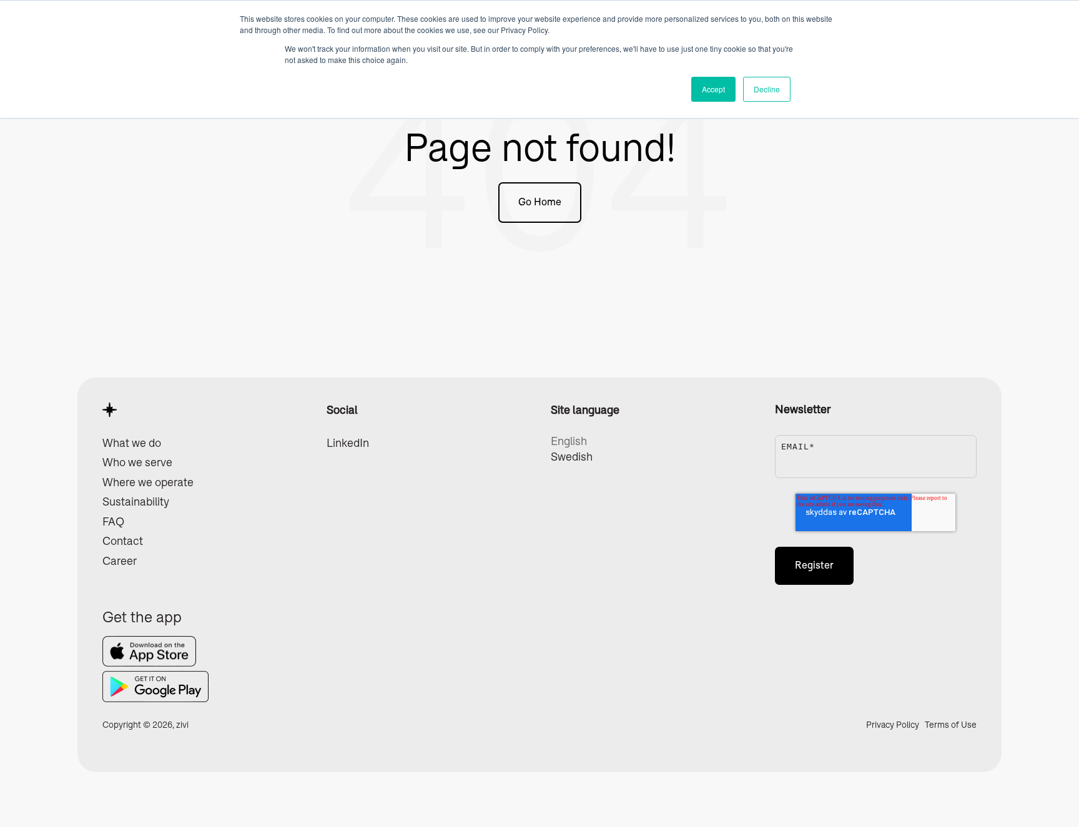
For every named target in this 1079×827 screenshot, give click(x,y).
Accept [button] (713, 89)
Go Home (539, 202)
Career (119, 561)
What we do (131, 443)
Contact (122, 541)
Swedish (572, 457)
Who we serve (137, 462)
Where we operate (148, 482)
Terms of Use (951, 725)
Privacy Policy (893, 725)
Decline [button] (767, 89)
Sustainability (135, 502)
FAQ (113, 522)
